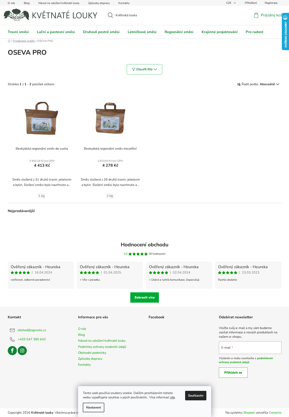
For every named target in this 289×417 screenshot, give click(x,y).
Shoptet (249, 412)
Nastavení (93, 407)
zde (172, 397)
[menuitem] (18, 32)
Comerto (275, 412)
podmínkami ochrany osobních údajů (246, 360)
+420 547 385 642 (32, 339)
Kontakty (124, 3)
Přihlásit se (233, 372)
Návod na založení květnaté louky (58, 3)
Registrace (271, 3)
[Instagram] (22, 350)
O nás (11, 3)
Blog (27, 3)
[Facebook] (12, 350)
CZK (229, 3)
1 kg (41, 196)
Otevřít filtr (144, 69)
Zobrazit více (144, 297)
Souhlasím (195, 395)
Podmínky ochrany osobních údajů (102, 347)
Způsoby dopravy (99, 3)
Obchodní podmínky (92, 353)
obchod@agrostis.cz (32, 330)
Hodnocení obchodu (144, 244)
